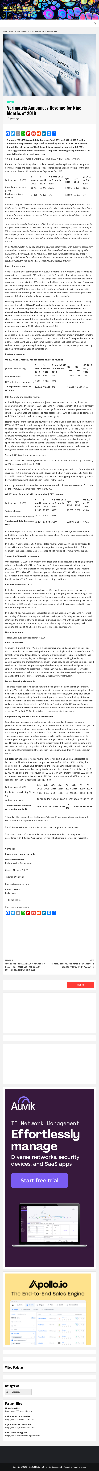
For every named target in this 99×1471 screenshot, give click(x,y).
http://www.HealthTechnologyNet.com (22, 1435)
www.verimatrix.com (62, 675)
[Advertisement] (49, 936)
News (10, 102)
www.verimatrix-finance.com (60, 711)
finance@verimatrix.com (17, 884)
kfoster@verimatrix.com (17, 906)
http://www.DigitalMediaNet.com (20, 1427)
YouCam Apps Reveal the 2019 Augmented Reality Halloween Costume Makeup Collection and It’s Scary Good (25, 965)
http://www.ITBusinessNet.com (19, 1411)
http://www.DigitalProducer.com (19, 1419)
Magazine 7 (68, 1467)
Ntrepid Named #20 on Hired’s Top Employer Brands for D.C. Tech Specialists (72, 963)
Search (80, 985)
